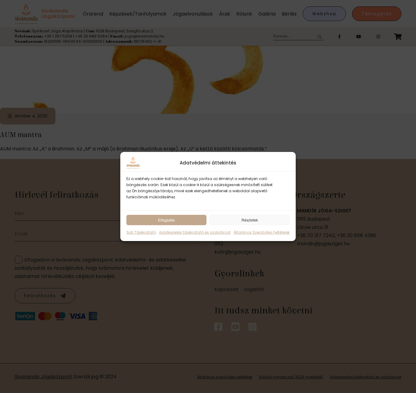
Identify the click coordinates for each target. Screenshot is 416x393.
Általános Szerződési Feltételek (262, 232)
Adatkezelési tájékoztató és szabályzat (195, 232)
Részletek (249, 219)
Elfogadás (166, 219)
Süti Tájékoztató (141, 232)
